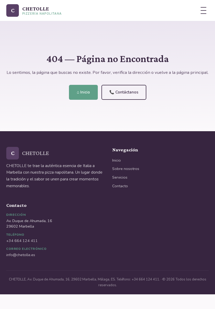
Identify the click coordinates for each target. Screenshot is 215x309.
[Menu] (203, 10)
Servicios (119, 177)
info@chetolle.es (20, 254)
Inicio (116, 160)
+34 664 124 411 (22, 240)
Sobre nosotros (125, 168)
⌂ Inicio (83, 92)
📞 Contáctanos (123, 92)
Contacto (120, 186)
